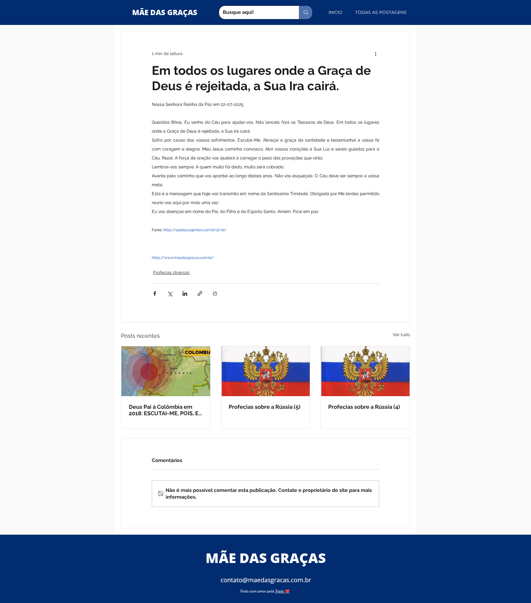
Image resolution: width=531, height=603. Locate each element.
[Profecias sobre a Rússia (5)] (265, 371)
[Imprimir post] (215, 293)
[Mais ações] (375, 53)
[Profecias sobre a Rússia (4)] (365, 371)
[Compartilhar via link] (200, 293)
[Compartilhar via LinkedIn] (185, 293)
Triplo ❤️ (282, 591)
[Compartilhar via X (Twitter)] (170, 293)
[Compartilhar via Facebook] (155, 293)
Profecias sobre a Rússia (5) (265, 407)
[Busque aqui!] (305, 12)
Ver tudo (401, 334)
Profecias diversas (171, 272)
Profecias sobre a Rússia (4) (364, 407)
